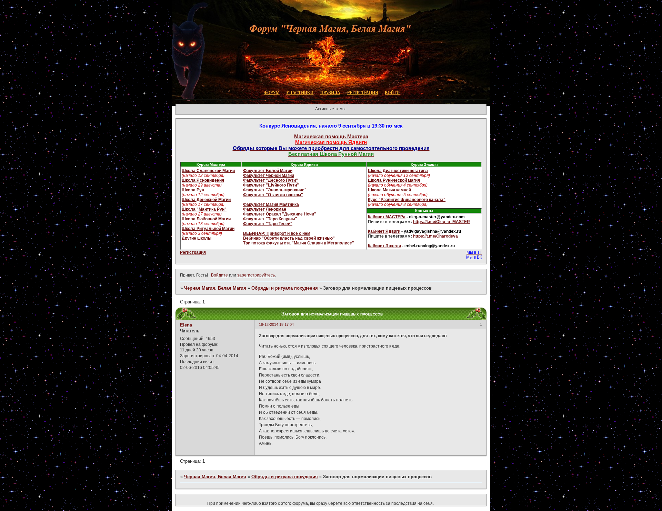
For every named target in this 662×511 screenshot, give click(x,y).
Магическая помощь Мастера (331, 136)
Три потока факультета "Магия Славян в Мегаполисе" (298, 243)
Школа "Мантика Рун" (204, 209)
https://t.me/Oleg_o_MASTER (441, 221)
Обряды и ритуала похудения (284, 288)
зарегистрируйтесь (256, 275)
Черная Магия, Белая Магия (215, 288)
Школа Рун (193, 190)
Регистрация (193, 252)
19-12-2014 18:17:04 (276, 324)
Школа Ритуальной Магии (208, 228)
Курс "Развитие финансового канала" (406, 199)
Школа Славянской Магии (208, 170)
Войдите (219, 275)
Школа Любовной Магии (206, 219)
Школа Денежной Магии (206, 199)
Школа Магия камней (389, 190)
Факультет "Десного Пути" (270, 180)
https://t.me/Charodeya (435, 236)
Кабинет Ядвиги (384, 231)
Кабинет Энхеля (384, 245)
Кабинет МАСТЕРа (386, 216)
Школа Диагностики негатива (398, 170)
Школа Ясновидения (203, 180)
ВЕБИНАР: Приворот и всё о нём (276, 233)
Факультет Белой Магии (267, 170)
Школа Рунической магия (394, 180)
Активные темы (330, 109)
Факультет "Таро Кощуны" (270, 219)
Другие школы (196, 238)
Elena (186, 325)
